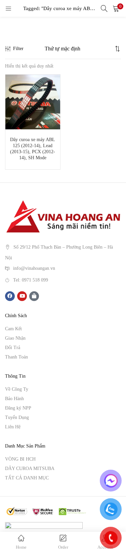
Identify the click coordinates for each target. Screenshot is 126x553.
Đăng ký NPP (18, 408)
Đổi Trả (12, 347)
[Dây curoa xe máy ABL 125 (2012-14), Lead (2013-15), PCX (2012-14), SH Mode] (32, 101)
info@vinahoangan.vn (34, 267)
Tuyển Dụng (17, 417)
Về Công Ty (16, 389)
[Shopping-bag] (34, 296)
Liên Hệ (12, 426)
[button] (116, 8)
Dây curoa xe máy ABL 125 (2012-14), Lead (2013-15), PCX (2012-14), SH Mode (32, 148)
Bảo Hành (14, 398)
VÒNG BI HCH (20, 459)
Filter (18, 48)
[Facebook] (10, 296)
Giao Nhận (15, 338)
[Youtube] (22, 296)
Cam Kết (13, 328)
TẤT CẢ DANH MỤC (27, 477)
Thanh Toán (16, 356)
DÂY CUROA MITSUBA (29, 468)
